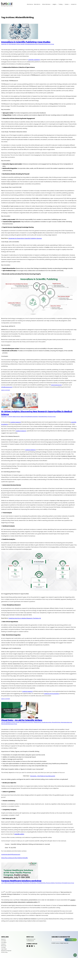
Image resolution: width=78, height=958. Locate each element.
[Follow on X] (34, 946)
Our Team (3, 941)
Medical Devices (16, 416)
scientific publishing (34, 59)
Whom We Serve (46, 4)
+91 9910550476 (30, 941)
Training (60, 4)
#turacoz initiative (50, 883)
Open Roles (4, 949)
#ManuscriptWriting (28, 722)
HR (11, 416)
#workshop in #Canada (61, 883)
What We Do (37, 4)
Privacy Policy (4, 952)
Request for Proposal (6, 950)
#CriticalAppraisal (17, 883)
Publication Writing (15, 44)
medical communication (51, 693)
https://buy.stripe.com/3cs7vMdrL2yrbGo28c (14, 858)
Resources (3, 945)
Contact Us (73, 4)
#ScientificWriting (42, 44)
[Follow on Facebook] (32, 946)
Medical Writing (24, 416)
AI (47, 416)
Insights (54, 4)
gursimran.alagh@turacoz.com (10, 854)
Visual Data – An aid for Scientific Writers (21, 720)
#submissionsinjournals (66, 722)
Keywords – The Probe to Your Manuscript (42, 776)
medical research (15, 422)
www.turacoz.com (56, 385)
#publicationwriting (33, 44)
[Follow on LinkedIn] (27, 946)
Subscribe (70, 939)
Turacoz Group (50, 44)
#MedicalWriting (37, 722)
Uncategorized (9, 883)
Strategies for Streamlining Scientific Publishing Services (25, 238)
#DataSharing (26, 883)
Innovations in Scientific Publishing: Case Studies (25, 42)
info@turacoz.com (6, 387)
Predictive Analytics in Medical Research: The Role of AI (24, 618)
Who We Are (30, 4)
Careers (67, 4)
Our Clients (3, 942)
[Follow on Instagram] (30, 946)
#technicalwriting (5, 724)
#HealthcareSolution (33, 416)
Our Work (3, 947)
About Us (3, 939)
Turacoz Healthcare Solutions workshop (21, 880)
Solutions (3, 944)
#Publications (33, 883)
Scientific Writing (24, 44)
